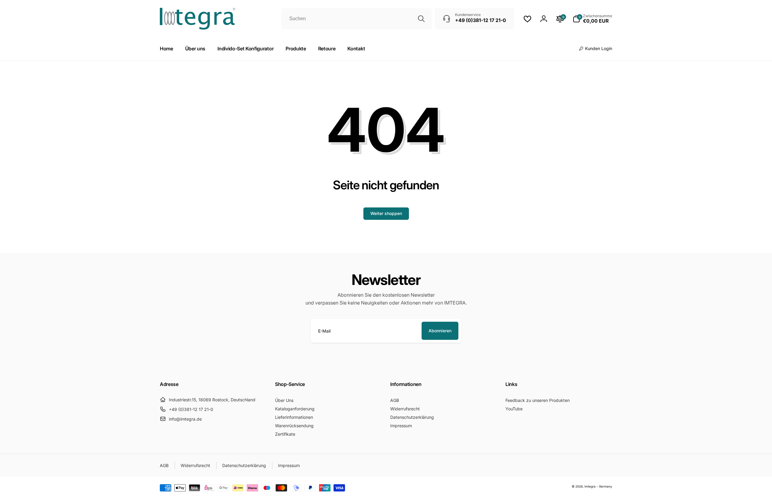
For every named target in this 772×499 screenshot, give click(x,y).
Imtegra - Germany (598, 486)
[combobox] (356, 18)
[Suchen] (421, 19)
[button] (592, 18)
